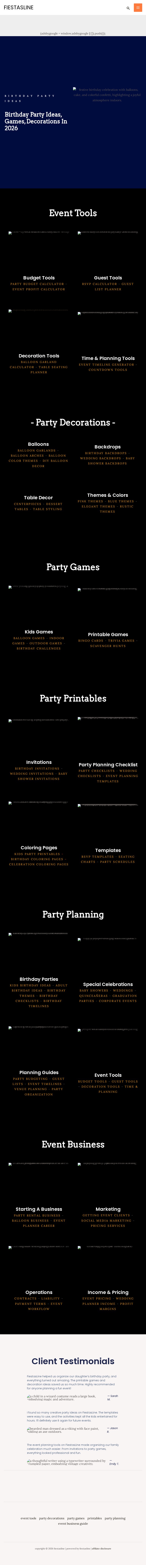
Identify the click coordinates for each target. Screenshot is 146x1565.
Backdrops (107, 446)
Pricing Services (108, 1226)
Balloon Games (29, 638)
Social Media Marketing (106, 1220)
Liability (50, 1298)
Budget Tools (39, 277)
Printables (94, 1518)
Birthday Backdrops (106, 453)
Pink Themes (90, 501)
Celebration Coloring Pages (39, 864)
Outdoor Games (46, 643)
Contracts (25, 1298)
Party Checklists (97, 771)
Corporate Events (118, 1001)
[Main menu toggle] (138, 7)
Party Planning (115, 1518)
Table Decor (38, 497)
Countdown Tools (108, 370)
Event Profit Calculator (39, 289)
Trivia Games (121, 640)
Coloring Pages (39, 847)
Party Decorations (51, 1518)
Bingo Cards (91, 640)
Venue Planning (30, 1089)
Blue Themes (121, 501)
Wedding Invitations (32, 773)
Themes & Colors (107, 495)
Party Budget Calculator (37, 284)
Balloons (38, 444)
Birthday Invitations (37, 768)
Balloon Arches (27, 455)
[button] (128, 7)
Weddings (123, 990)
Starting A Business (39, 1209)
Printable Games (108, 634)
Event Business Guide (73, 1523)
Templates (108, 850)
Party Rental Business (37, 1215)
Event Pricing (97, 1298)
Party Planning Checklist (108, 764)
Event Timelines (45, 1084)
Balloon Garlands (37, 450)
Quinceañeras (93, 996)
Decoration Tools (39, 356)
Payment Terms (30, 1304)
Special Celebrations (108, 984)
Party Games (75, 1518)
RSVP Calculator (99, 284)
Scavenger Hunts (108, 646)
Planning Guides (39, 1072)
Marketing (108, 1209)
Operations (38, 1292)
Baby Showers (94, 990)
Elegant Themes (98, 506)
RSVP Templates (98, 856)
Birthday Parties (39, 979)
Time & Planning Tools (108, 358)
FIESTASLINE (18, 7)
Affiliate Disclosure (101, 1548)
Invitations (39, 762)
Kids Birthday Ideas (30, 985)
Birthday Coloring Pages (37, 859)
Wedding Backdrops (100, 458)
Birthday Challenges (39, 648)
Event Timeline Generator (106, 364)
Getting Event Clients (106, 1215)
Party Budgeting (30, 1079)
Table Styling (47, 509)
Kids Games (39, 632)
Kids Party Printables (37, 854)
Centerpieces (28, 504)
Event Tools (108, 1075)
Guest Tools (108, 277)
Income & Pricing (108, 1292)
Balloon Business (30, 1220)
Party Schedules (117, 862)
